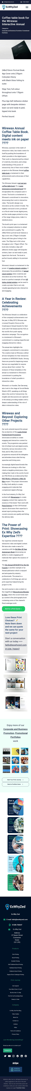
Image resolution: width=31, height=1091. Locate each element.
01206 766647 (12, 649)
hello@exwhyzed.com (16, 645)
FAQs (15, 1027)
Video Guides (15, 1014)
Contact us (15, 1020)
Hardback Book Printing (15, 968)
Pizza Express (7, 506)
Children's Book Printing (15, 971)
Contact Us (8, 1050)
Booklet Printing (15, 961)
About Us (15, 1017)
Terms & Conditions (15, 1031)
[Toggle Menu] (27, 7)
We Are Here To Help (15, 992)
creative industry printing (18, 268)
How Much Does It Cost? (15, 989)
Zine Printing (15, 954)
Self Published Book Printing (15, 964)
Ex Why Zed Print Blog (15, 1010)
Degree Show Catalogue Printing (15, 974)
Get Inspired (15, 986)
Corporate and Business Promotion (12, 30)
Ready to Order (15, 999)
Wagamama (15, 497)
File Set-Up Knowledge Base (15, 996)
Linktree (15, 1024)
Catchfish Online (21, 1088)
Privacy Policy (15, 1034)
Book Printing (15, 957)
